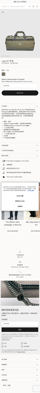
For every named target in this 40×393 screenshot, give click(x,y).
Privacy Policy (21, 352)
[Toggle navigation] (37, 6)
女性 (5, 343)
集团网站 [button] (4, 364)
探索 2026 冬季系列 (20, 2)
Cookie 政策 (30, 190)
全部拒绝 (20, 206)
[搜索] (30, 6)
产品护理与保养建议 (8, 150)
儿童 (5, 346)
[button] (20, 33)
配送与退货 (5, 155)
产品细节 (4, 106)
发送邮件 (20, 265)
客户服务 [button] (4, 359)
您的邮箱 (4, 319)
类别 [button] (3, 369)
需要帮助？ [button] (5, 380)
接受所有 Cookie (20, 201)
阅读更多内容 (6, 339)
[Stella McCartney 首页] (13, 6)
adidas (25, 343)
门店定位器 (20, 255)
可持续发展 (5, 145)
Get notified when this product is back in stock (17, 81)
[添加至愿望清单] (3, 12)
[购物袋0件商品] (33, 6)
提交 (19, 329)
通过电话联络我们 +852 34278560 (20, 275)
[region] (20, 196)
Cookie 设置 (20, 195)
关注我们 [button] (4, 375)
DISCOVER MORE (12, 231)
